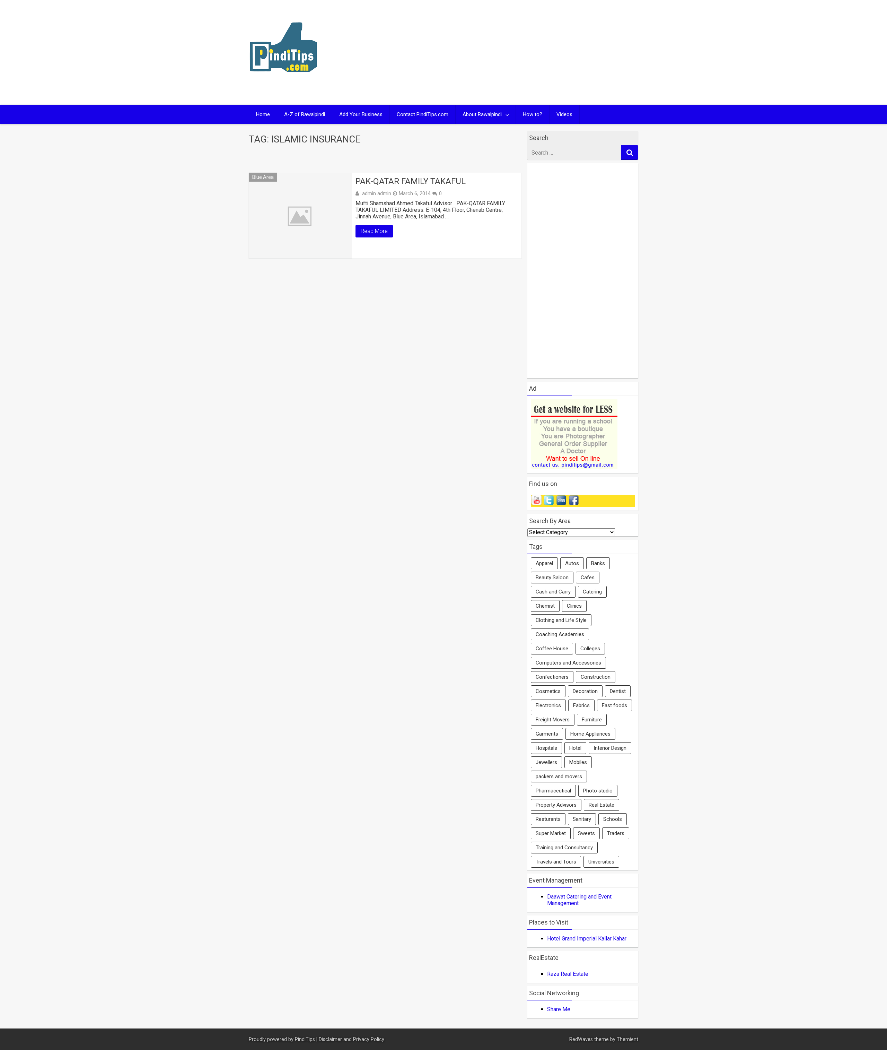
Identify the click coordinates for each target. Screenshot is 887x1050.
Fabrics (581, 705)
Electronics (548, 705)
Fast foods (614, 705)
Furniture (592, 720)
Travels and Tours (556, 862)
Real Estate (601, 805)
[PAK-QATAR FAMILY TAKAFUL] (300, 216)
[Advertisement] (510, 52)
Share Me (558, 1009)
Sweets (586, 833)
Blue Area (263, 177)
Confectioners (552, 677)
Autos (572, 563)
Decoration (585, 691)
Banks (598, 563)
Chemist (545, 606)
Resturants (548, 819)
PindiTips (305, 1039)
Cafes (588, 577)
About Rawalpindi (482, 114)
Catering (592, 592)
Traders (615, 833)
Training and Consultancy (564, 847)
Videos (564, 114)
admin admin (376, 193)
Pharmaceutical (553, 791)
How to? (532, 114)
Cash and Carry (553, 592)
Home (263, 114)
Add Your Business (361, 114)
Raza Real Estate (567, 974)
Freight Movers (553, 720)
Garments (547, 734)
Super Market (551, 833)
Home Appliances (590, 734)
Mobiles (578, 762)
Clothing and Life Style (561, 620)
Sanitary (582, 819)
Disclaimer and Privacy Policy (351, 1039)
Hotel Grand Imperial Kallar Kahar (586, 938)
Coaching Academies (560, 634)
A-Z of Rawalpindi (304, 114)
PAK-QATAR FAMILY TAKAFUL (410, 181)
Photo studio (598, 791)
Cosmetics (548, 691)
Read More (374, 231)
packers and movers (559, 776)
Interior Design (610, 748)
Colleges (590, 648)
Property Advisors (556, 805)
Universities (601, 862)
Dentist (618, 691)
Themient (627, 1039)
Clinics (574, 606)
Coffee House (552, 648)
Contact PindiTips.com (422, 114)
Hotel (575, 748)
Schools (612, 819)
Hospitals (546, 748)
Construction (596, 677)
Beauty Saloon (552, 577)
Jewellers (546, 762)
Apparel (544, 563)
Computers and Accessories (568, 663)
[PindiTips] (283, 81)
